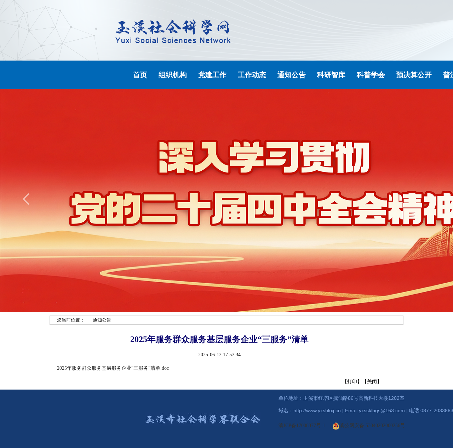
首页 (140, 75)
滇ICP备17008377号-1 (302, 425)
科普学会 (371, 75)
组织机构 (173, 75)
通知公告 (291, 75)
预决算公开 (414, 75)
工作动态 (252, 75)
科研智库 (331, 75)
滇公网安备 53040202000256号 (372, 425)
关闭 (372, 381)
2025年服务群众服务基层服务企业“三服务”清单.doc (113, 368)
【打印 (349, 381)
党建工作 (212, 75)
